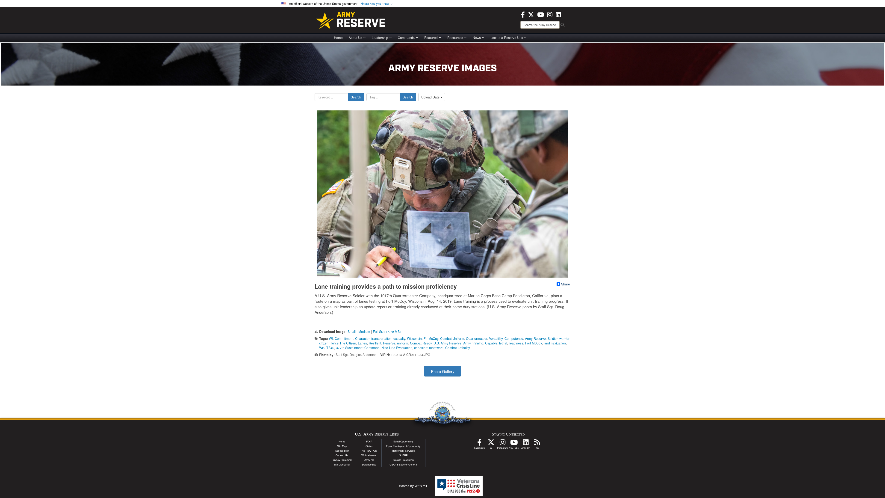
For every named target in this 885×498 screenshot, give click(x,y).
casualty (399, 338)
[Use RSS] (537, 443)
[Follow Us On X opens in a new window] (491, 443)
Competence (513, 338)
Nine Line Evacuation (396, 347)
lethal (503, 343)
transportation (381, 338)
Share (565, 284)
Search (356, 97)
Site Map (342, 446)
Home (338, 37)
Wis (321, 347)
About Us (355, 37)
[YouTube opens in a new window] (540, 14)
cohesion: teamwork (428, 347)
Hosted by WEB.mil (413, 486)
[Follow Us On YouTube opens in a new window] (514, 443)
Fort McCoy (533, 343)
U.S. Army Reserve (447, 343)
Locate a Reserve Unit (506, 37)
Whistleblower (369, 455)
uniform (402, 343)
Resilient (375, 343)
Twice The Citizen (343, 343)
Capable (491, 343)
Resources (455, 37)
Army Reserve (535, 338)
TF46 (330, 347)
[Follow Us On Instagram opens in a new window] (502, 443)
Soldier (553, 338)
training (477, 343)
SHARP (403, 455)
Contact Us (342, 455)
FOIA (369, 441)
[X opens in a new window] (531, 14)
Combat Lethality (457, 347)
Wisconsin (414, 338)
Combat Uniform (452, 338)
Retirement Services (403, 450)
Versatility (496, 338)
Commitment (344, 338)
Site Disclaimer (342, 464)
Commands (406, 37)
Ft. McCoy (431, 338)
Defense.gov (369, 464)
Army (467, 343)
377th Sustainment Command (358, 347)
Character (362, 338)
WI (331, 338)
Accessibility (342, 450)
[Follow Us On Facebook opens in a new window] (479, 443)
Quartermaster (476, 338)
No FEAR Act (369, 450)
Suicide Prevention (403, 460)
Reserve (389, 343)
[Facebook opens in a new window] (523, 14)
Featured (431, 37)
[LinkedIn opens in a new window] (558, 14)
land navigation (555, 343)
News (477, 37)
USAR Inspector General (403, 464)
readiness (516, 343)
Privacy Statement (342, 460)
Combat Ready (421, 343)
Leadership (380, 37)
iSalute (369, 446)
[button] (377, 3)
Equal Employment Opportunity (403, 446)
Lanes (362, 343)
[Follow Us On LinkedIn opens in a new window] (525, 443)
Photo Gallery (442, 371)
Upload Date (430, 97)
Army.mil (369, 460)
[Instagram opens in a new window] (549, 14)
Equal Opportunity (403, 441)
